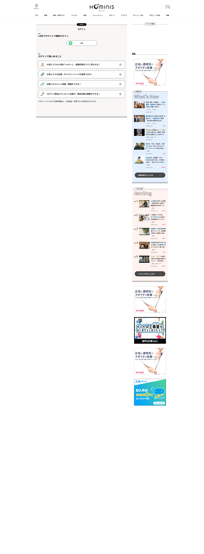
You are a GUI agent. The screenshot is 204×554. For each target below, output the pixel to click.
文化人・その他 (155, 15)
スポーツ (112, 15)
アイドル (74, 15)
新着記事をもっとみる (145, 175)
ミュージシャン (97, 15)
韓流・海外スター (59, 15)
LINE (81, 43)
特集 (167, 15)
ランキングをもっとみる (146, 274)
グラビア (124, 15)
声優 (84, 15)
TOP (36, 15)
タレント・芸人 (138, 15)
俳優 (45, 15)
